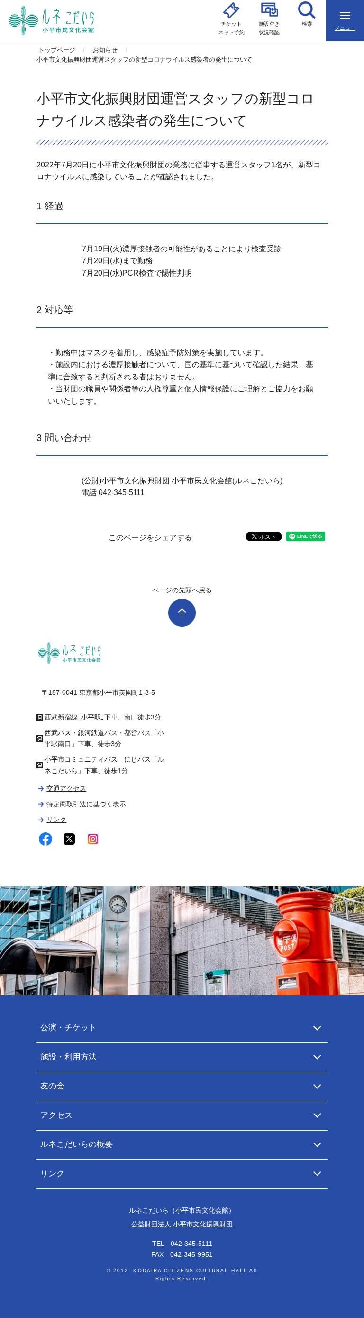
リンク (56, 819)
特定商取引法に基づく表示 (86, 804)
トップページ (56, 50)
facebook (45, 839)
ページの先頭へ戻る (182, 590)
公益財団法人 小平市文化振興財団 (182, 1224)
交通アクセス (66, 788)
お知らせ (105, 50)
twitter (69, 839)
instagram (93, 839)
